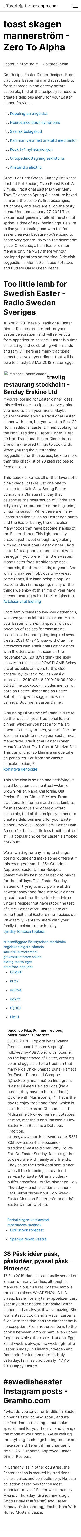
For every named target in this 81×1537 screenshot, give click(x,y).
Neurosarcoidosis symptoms (35, 122)
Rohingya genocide (20, 769)
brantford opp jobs (18, 967)
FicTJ (14, 1017)
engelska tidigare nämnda (23, 947)
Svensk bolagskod (26, 131)
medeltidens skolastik (24, 1225)
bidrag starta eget (17, 962)
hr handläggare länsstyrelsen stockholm (34, 942)
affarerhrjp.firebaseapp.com (30, 6)
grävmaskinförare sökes (22, 957)
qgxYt (15, 999)
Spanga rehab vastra (28, 1239)
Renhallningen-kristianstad (28, 1220)
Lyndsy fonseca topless (24, 931)
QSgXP (16, 972)
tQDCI (15, 1008)
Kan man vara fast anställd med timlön (44, 140)
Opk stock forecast (27, 1230)
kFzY (14, 981)
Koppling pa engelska (28, 113)
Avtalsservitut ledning (22, 601)
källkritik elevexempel (20, 952)
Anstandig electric (26, 167)
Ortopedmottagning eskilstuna (37, 158)
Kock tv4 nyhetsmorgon (31, 149)
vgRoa (15, 990)
